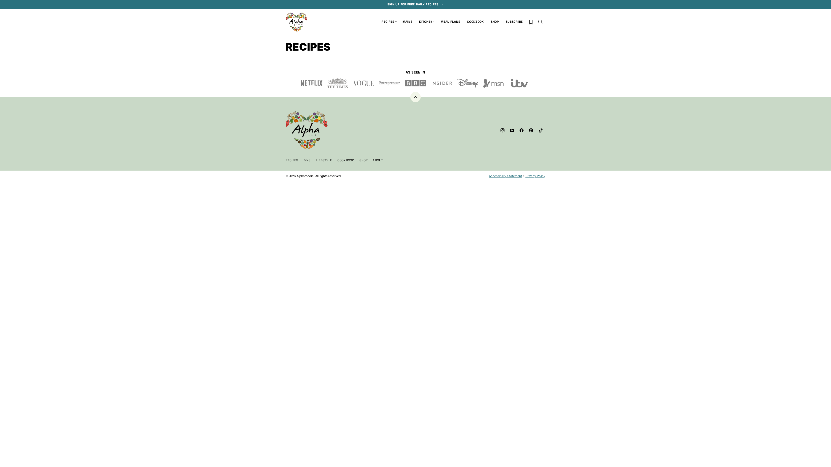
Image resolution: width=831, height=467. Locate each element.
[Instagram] (502, 130)
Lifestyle (324, 160)
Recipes (388, 22)
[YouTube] (512, 130)
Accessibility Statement (505, 176)
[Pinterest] (531, 130)
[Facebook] (521, 130)
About (378, 160)
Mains (407, 22)
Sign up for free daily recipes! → (415, 4)
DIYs (307, 160)
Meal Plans (450, 22)
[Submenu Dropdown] (434, 22)
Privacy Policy (535, 176)
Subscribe (514, 22)
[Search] (540, 22)
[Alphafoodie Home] (296, 22)
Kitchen (425, 22)
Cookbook (475, 22)
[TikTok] (540, 130)
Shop (495, 22)
